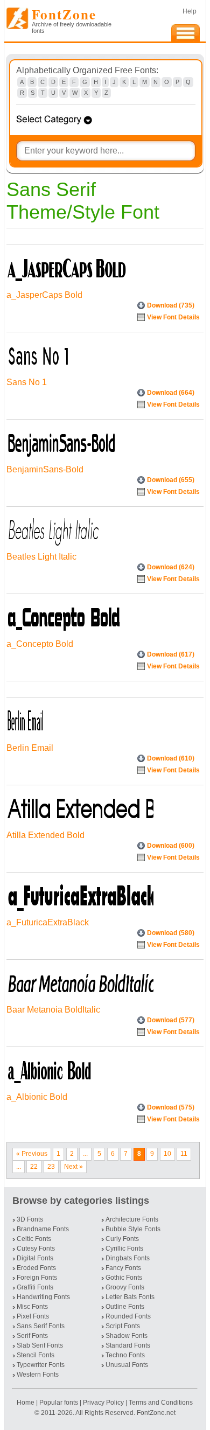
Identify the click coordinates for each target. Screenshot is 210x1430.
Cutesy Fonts (36, 1248)
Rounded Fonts (128, 1316)
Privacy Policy (103, 1402)
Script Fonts (123, 1326)
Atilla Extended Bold (45, 835)
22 (34, 1166)
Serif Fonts (32, 1336)
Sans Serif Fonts (41, 1326)
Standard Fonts (128, 1345)
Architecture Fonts (132, 1219)
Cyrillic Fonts (124, 1248)
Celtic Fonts (34, 1239)
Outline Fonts (125, 1306)
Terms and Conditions (161, 1402)
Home (26, 1402)
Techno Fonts (125, 1355)
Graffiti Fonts (35, 1287)
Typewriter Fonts (41, 1365)
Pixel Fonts (33, 1316)
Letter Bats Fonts (130, 1297)
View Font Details (173, 317)
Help (190, 11)
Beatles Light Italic (41, 556)
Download (170, 305)
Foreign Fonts (37, 1277)
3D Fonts (30, 1219)
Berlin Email (29, 747)
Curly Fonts (122, 1239)
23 (51, 1166)
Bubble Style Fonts (133, 1229)
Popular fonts (58, 1402)
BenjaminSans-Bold (44, 469)
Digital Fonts (35, 1258)
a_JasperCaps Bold (44, 294)
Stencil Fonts (35, 1355)
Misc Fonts (32, 1306)
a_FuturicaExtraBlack (47, 922)
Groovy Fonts (125, 1287)
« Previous (31, 1153)
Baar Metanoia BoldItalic (53, 1009)
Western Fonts (38, 1374)
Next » (73, 1166)
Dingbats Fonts (128, 1258)
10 (167, 1153)
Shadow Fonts (127, 1336)
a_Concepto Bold (39, 643)
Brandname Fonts (43, 1229)
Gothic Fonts (124, 1277)
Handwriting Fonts (43, 1297)
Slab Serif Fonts (40, 1345)
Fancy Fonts (123, 1268)
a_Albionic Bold (36, 1096)
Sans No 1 (26, 382)
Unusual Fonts (127, 1365)
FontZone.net (156, 1413)
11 (183, 1153)
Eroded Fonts (36, 1268)
